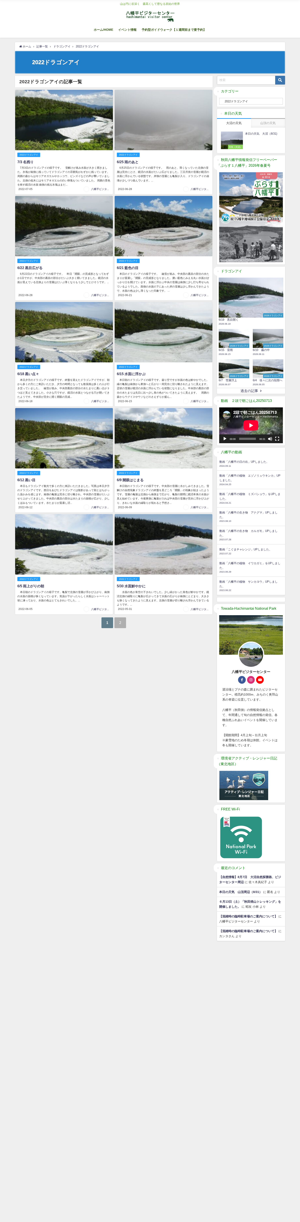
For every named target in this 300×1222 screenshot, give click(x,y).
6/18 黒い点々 (28, 374)
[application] (251, 425)
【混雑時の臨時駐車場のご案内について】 (248, 916)
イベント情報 (127, 29)
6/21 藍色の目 (128, 267)
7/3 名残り (25, 162)
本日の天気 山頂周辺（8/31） (240, 891)
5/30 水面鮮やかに (131, 586)
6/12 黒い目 (26, 480)
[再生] (225, 439)
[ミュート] (270, 439)
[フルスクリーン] (277, 439)
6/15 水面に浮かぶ (131, 374)
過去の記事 (249, 390)
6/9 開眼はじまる (130, 480)
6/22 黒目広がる (30, 267)
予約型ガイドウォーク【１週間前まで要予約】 (174, 29)
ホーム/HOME (103, 29)
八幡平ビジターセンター (105, 189)
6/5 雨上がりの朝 (30, 586)
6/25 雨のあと (128, 162)
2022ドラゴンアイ (29, 155)
